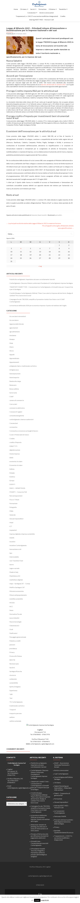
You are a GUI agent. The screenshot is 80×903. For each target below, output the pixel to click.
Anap (11, 343)
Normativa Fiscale (15, 614)
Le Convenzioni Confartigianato (59, 812)
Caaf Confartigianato (61, 774)
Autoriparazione (14, 374)
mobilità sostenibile (16, 599)
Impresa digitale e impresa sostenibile (22, 534)
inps (10, 553)
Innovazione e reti (15, 549)
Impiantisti (13, 530)
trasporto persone (15, 713)
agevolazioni (13, 328)
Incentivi (44, 215)
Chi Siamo (57, 782)
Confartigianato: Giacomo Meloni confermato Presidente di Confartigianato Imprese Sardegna (41, 283)
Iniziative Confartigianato (18, 545)
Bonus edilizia (14, 389)
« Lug (40, 266)
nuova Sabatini (14, 618)
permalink (58, 215)
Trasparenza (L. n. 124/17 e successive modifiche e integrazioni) (37, 16)
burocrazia (13, 393)
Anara (11, 347)
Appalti (11, 354)
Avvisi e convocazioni (46, 13)
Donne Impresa (14, 454)
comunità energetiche (16, 416)
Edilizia (11, 469)
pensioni (12, 645)
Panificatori (13, 633)
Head (39, 215)
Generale (34, 215)
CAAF (11, 396)
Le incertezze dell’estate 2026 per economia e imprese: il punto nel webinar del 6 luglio (38, 305)
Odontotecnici (14, 625)
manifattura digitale (16, 580)
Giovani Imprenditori (16, 519)
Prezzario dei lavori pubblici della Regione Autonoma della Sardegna (63, 822)
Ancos (11, 351)
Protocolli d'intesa (15, 656)
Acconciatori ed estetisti (17, 316)
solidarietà (13, 679)
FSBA (11, 511)
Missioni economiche (16, 591)
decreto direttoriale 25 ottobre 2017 (53, 84)
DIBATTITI (13, 446)
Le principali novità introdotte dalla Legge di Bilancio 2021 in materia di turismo (33, 223)
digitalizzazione (14, 450)
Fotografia (13, 507)
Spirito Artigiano (15, 687)
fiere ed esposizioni (15, 496)
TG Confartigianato (16, 702)
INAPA (11, 538)
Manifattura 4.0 (14, 576)
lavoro (11, 564)
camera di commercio (16, 400)
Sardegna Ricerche (15, 671)
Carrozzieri (13, 404)
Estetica (12, 477)
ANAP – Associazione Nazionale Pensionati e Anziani (61, 765)
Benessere (12, 385)
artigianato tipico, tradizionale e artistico (23, 366)
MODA (12, 603)
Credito (62, 16)
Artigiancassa (14, 370)
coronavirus (13, 427)
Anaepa (12, 339)
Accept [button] (37, 900)
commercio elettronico (17, 408)
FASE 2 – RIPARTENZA (17, 488)
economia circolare (15, 461)
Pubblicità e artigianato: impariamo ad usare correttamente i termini (32, 279)
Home (16, 9)
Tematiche (62, 9)
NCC (11, 606)
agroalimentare (14, 332)
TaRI (11, 694)
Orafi (11, 629)
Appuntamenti (14, 362)
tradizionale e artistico (16, 706)
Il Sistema (52, 9)
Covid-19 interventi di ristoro (19, 435)
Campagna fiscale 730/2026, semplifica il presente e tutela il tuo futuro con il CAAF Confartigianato (40, 809)
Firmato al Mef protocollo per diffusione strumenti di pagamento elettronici (39, 836)
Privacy (12, 652)
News (11, 610)
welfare (12, 717)
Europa (11, 480)
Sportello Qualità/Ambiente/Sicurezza (63, 831)
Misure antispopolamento (18, 595)
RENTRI (12, 660)
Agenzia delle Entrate (16, 324)
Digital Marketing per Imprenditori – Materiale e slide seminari (63, 788)
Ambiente (12, 335)
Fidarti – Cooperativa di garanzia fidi (62, 794)
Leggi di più (45, 900)
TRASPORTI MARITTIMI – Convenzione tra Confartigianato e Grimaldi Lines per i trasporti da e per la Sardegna (40, 785)
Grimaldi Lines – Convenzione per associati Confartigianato (39, 843)
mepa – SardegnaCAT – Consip (19, 583)
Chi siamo (23, 9)
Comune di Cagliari (15, 412)
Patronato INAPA (60, 816)
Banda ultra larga (15, 381)
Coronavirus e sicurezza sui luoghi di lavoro (23, 431)
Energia (12, 473)
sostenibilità (13, 683)
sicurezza (12, 675)
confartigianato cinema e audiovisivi (21, 419)
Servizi (32, 9)
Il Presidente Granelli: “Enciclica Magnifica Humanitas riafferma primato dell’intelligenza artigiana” (39, 852)
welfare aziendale (15, 721)
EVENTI (12, 484)
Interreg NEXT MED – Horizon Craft (41, 20)
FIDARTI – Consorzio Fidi (18, 492)
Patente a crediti (14, 641)
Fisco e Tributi (14, 499)
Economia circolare (15, 465)
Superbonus (13, 690)
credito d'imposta (15, 442)
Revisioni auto (14, 664)
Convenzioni (31, 13)
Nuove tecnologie (15, 622)
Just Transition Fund (16, 561)
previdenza (13, 648)
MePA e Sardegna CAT (17, 587)
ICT (10, 526)
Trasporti (12, 709)
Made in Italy (13, 572)
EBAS (11, 457)
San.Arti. (12, 667)
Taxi (10, 698)
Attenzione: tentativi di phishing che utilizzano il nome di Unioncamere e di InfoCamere (39, 827)
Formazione (42, 9)
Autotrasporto (14, 377)
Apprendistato (14, 358)
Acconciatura (13, 320)
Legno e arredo (14, 568)
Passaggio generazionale (17, 637)
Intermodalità (14, 557)
